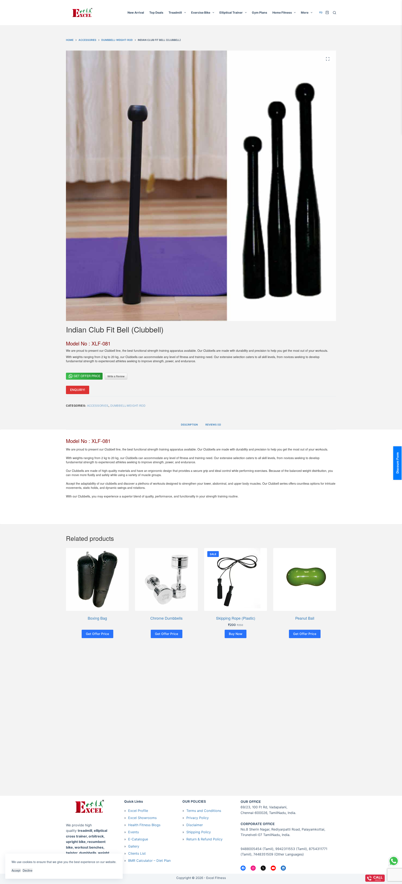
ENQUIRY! (77, 390)
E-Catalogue (138, 839)
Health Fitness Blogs (144, 825)
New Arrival (136, 12)
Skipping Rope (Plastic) (235, 618)
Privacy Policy (197, 818)
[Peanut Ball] (304, 579)
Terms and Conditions (203, 811)
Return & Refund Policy (204, 839)
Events (133, 832)
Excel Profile (138, 811)
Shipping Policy (198, 832)
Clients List (137, 853)
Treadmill (175, 12)
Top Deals (156, 12)
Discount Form (397, 463)
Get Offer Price (86, 376)
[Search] (334, 12)
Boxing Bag (97, 618)
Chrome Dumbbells (166, 618)
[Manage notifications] (7, 876)
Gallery (133, 846)
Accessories (97, 406)
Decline (27, 870)
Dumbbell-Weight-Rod (127, 406)
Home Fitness (282, 12)
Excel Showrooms (142, 818)
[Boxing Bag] (97, 579)
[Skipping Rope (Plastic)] (235, 579)
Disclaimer (194, 825)
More (304, 12)
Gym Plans (259, 12)
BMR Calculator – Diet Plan (149, 860)
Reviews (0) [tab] (213, 424)
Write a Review (116, 376)
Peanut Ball (304, 618)
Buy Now (235, 634)
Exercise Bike (200, 12)
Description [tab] (189, 424)
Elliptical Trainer (231, 12)
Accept (16, 870)
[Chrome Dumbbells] (166, 579)
